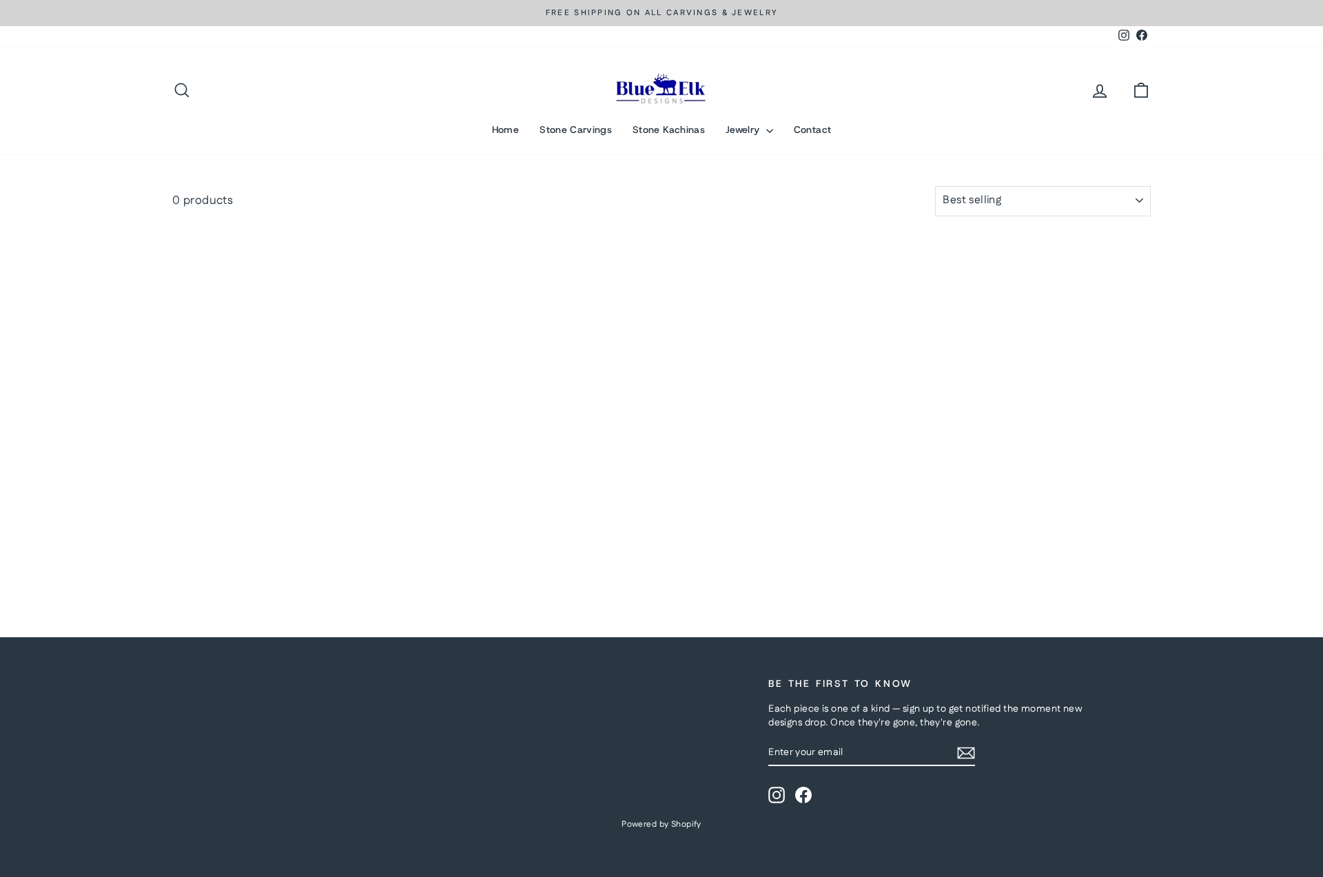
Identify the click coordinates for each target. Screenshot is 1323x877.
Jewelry (744, 129)
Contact (812, 129)
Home (505, 129)
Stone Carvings (576, 129)
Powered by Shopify (661, 824)
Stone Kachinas (669, 129)
